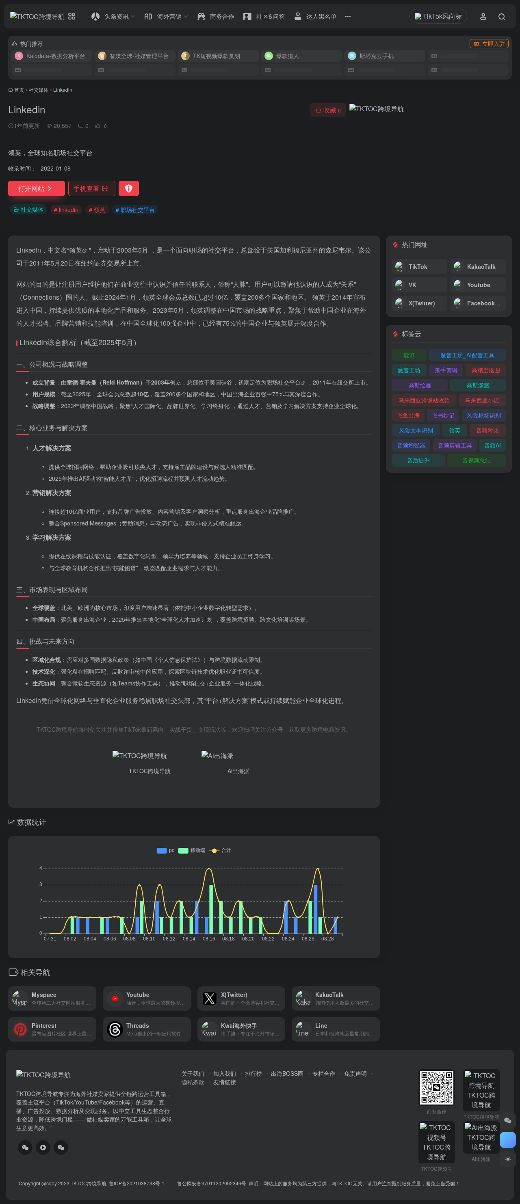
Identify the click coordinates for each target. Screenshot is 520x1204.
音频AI (492, 445)
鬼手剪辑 (446, 370)
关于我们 (193, 1073)
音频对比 (487, 430)
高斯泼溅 (478, 385)
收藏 (332, 110)
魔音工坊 (409, 370)
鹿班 (409, 355)
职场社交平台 (283, 382)
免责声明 (355, 1073)
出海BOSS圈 (287, 1073)
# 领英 (97, 209)
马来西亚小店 (482, 400)
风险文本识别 (416, 430)
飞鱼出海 (408, 415)
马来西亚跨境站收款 (424, 400)
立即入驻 (493, 43)
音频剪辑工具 (455, 445)
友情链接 (224, 1082)
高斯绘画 (420, 385)
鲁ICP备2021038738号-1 (137, 1183)
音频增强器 (411, 445)
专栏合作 (323, 1073)
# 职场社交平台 (135, 209)
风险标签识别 (484, 415)
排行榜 (253, 1073)
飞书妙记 (443, 415)
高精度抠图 (486, 370)
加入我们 (224, 1073)
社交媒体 (38, 89)
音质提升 (418, 460)
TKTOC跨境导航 (88, 1183)
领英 (75, 250)
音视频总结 (476, 460)
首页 (19, 89)
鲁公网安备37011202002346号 (211, 1183)
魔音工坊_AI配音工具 (467, 355)
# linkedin (66, 209)
